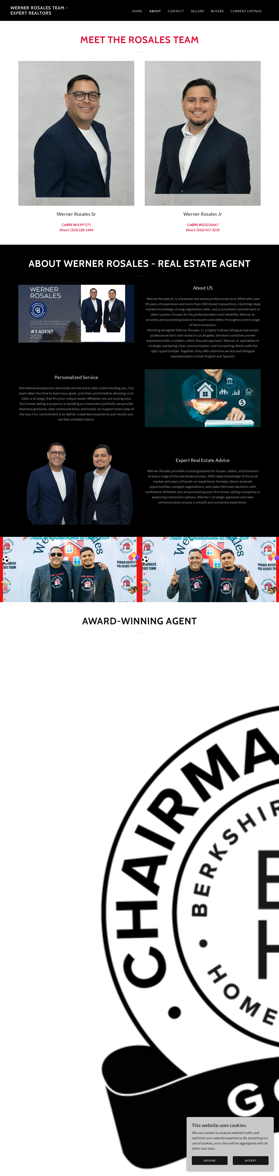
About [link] (155, 11)
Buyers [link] (217, 11)
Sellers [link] (197, 11)
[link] (46, 13)
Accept (250, 1160)
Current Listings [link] (246, 11)
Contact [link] (176, 11)
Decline (210, 1160)
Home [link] (137, 11)
